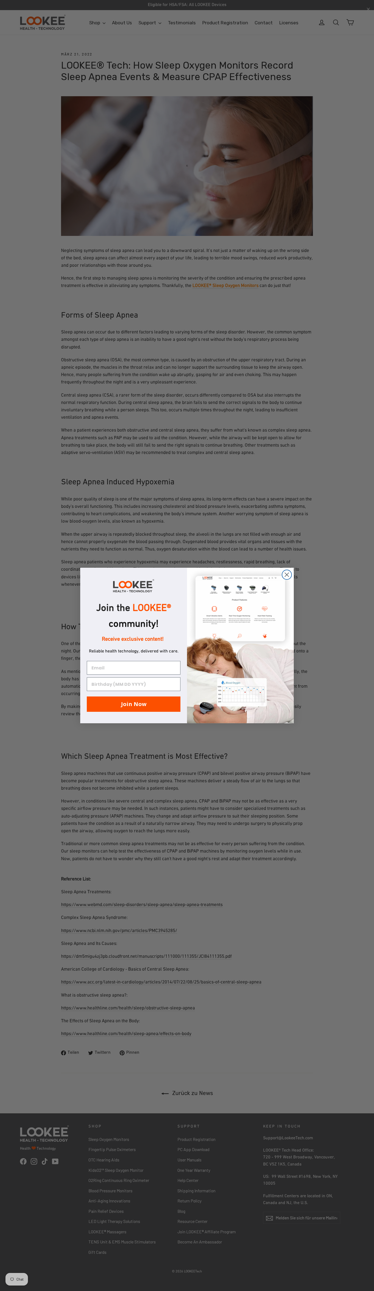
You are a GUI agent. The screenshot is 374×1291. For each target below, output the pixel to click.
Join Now (133, 704)
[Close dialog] (287, 574)
